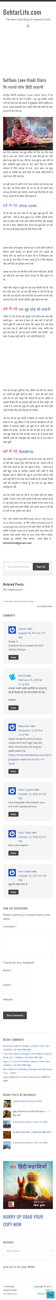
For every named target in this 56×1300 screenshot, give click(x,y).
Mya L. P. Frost (10, 1061)
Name (7, 970)
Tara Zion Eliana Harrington (17, 1053)
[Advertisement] (28, 54)
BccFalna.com (10, 1293)
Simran (22, 628)
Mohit (21, 675)
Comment (9, 926)
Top (50, 1295)
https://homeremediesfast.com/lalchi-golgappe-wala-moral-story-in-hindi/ (30, 759)
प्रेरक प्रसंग (28, 205)
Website (8, 999)
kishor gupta (25, 789)
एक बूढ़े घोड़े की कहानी (34, 309)
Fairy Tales (24, 832)
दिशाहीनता (26, 451)
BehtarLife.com (22, 12)
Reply (13, 657)
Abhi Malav (8, 1069)
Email (7, 985)
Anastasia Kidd (10, 1045)
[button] (28, 26)
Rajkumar (24, 726)
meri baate (24, 871)
